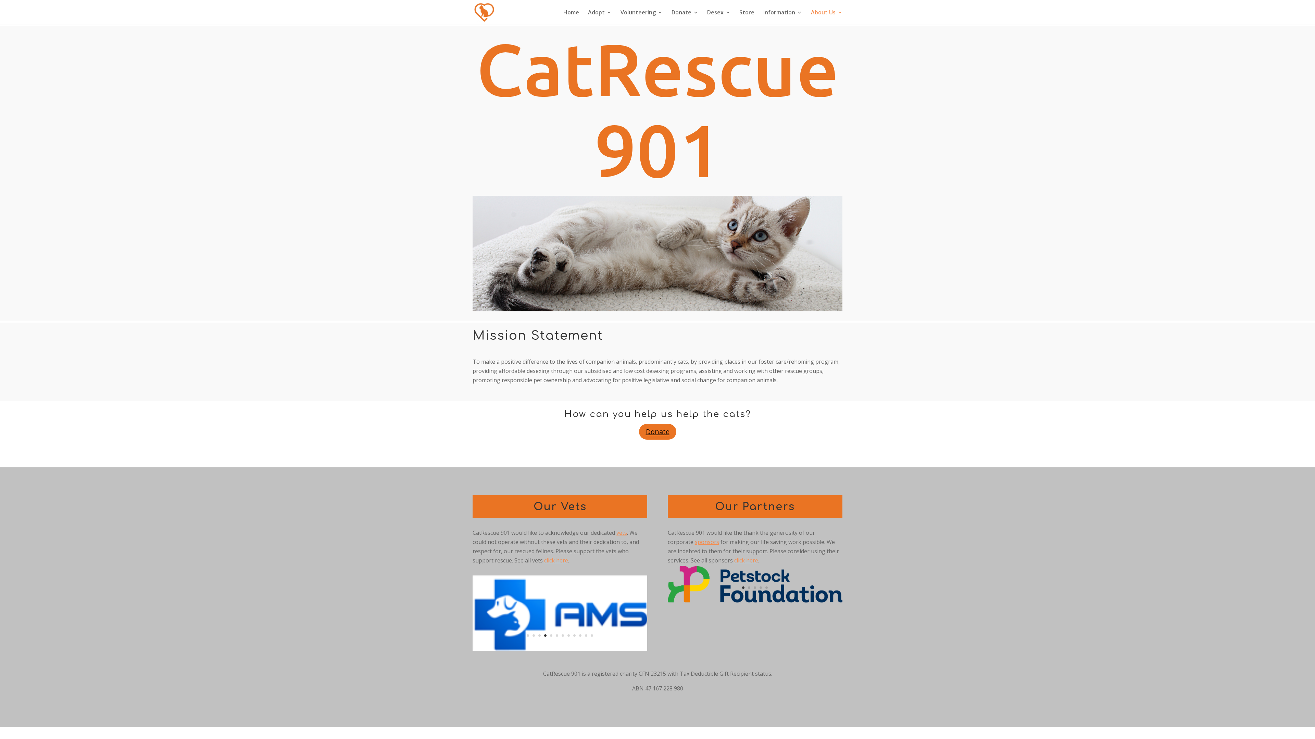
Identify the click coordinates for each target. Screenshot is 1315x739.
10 (580, 635)
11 (586, 635)
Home (571, 13)
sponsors (707, 542)
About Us (823, 13)
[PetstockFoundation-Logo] (755, 600)
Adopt (596, 13)
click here (556, 560)
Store (746, 13)
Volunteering (638, 13)
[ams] (560, 648)
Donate (681, 13)
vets (621, 532)
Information (779, 13)
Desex (715, 13)
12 (592, 635)
